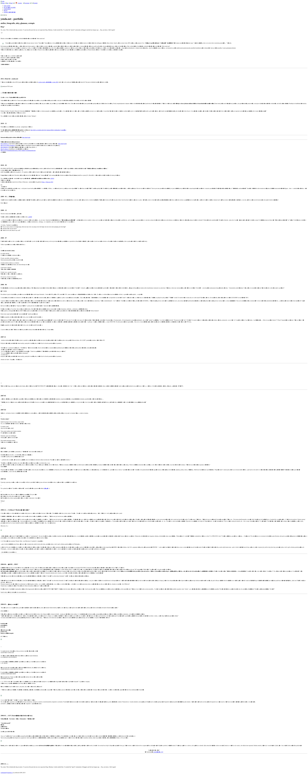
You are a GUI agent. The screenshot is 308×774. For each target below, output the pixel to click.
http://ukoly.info (26, 137)
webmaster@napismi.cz (7, 772)
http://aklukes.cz (5, 143)
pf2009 (30, 217)
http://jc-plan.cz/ (5, 149)
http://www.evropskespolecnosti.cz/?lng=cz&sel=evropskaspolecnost (18, 150)
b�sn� (46, 488)
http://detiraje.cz (5, 147)
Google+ (20, 3)
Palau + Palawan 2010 (47, 182)
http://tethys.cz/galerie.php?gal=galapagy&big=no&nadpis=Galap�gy (48, 130)
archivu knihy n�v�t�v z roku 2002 (48, 82)
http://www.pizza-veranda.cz (8, 145)
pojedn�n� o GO (158, 752)
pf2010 (52, 178)
